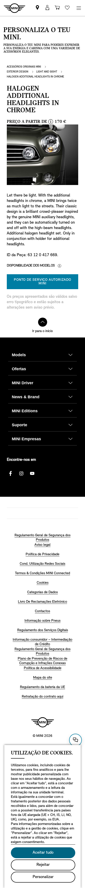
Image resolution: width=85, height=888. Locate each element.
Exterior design (17, 71)
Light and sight (46, 71)
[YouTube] (32, 473)
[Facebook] (10, 473)
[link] (37, 8)
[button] (47, 8)
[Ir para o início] (42, 322)
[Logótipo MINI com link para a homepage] (42, 722)
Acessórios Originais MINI (24, 67)
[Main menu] (78, 8)
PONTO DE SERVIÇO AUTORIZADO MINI (42, 281)
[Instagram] (21, 473)
